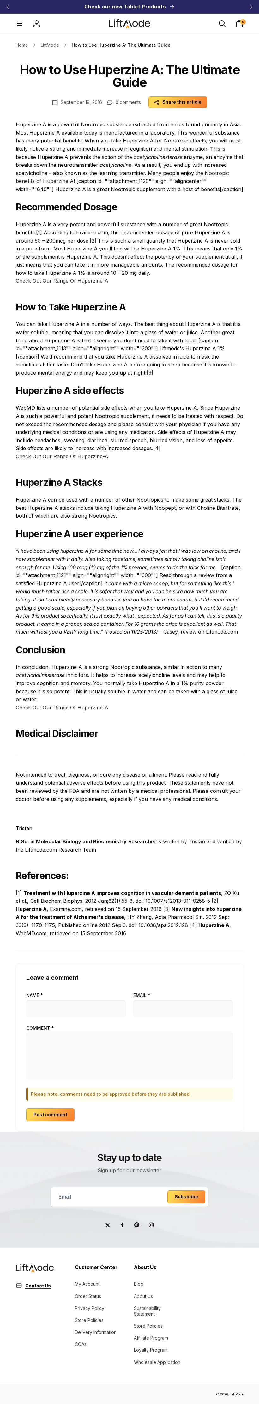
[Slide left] (8, 6)
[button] (20, 24)
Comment (40, 1028)
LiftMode (236, 1394)
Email (141, 995)
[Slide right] (250, 6)
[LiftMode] (35, 1270)
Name (34, 995)
